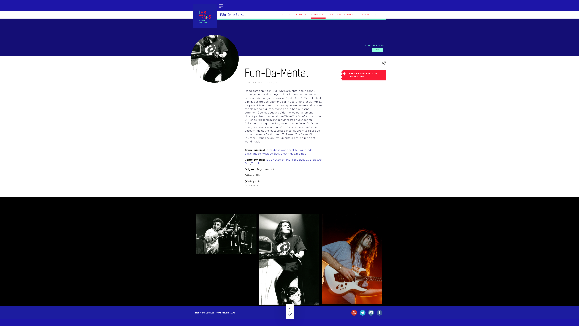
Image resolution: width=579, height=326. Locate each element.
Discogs (253, 185)
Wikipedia (253, 181)
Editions (301, 14)
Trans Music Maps (370, 14)
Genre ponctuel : (255, 159)
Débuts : (250, 175)
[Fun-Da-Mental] (226, 234)
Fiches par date (374, 46)
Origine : (250, 169)
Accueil (287, 14)
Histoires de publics (342, 14)
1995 (378, 50)
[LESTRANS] (205, 16)
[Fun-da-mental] (352, 259)
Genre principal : (255, 150)
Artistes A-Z (318, 14)
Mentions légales (204, 313)
